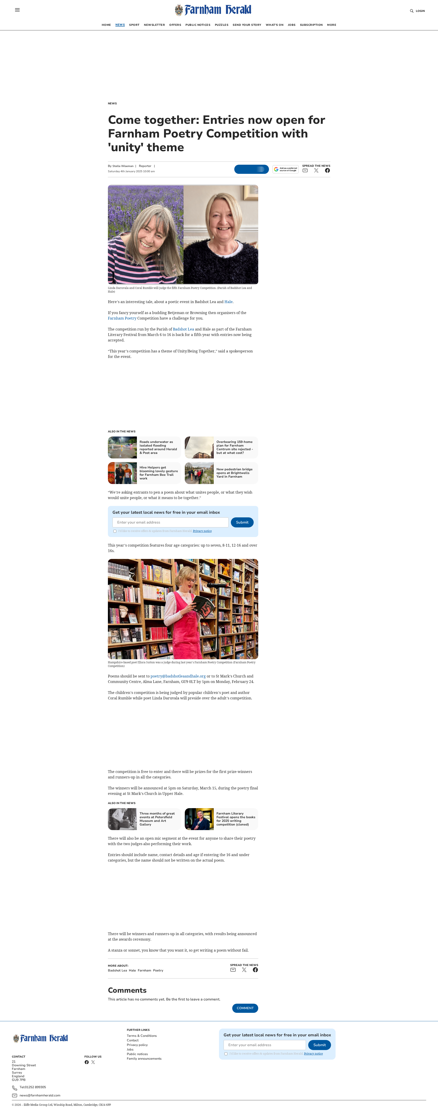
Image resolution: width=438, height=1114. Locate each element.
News (112, 103)
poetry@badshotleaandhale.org (178, 676)
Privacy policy (137, 1045)
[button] (17, 9)
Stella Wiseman (122, 166)
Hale (228, 301)
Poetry (130, 318)
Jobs (130, 1049)
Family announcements (144, 1058)
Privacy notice (202, 531)
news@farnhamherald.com (40, 1095)
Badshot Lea (183, 329)
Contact (132, 1040)
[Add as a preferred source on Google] (286, 169)
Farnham (116, 318)
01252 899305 (35, 1087)
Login (420, 11)
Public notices (137, 1054)
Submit (242, 522)
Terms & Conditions (142, 1036)
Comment (245, 1008)
